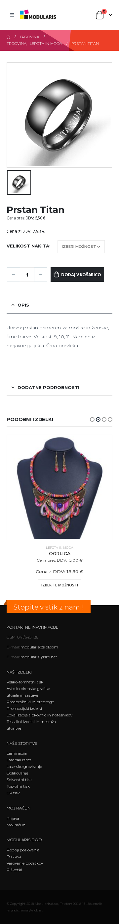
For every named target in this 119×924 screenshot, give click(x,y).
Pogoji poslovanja (23, 850)
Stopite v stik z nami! (48, 607)
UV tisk (13, 793)
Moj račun (16, 825)
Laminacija (17, 753)
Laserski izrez (19, 760)
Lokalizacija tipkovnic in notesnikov (39, 715)
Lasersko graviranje (24, 766)
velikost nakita (28, 245)
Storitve (14, 728)
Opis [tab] (23, 305)
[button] (92, 419)
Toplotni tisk (18, 786)
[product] (59, 487)
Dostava (14, 856)
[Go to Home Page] (8, 37)
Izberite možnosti (59, 584)
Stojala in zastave (22, 695)
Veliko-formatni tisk (25, 682)
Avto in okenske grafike (28, 688)
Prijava (13, 818)
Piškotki (14, 870)
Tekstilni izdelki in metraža (31, 721)
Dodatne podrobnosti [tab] (48, 387)
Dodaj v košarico (81, 275)
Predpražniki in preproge (30, 702)
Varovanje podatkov (25, 863)
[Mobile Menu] (12, 14)
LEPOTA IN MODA (59, 547)
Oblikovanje (17, 773)
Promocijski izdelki (24, 708)
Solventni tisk (19, 779)
